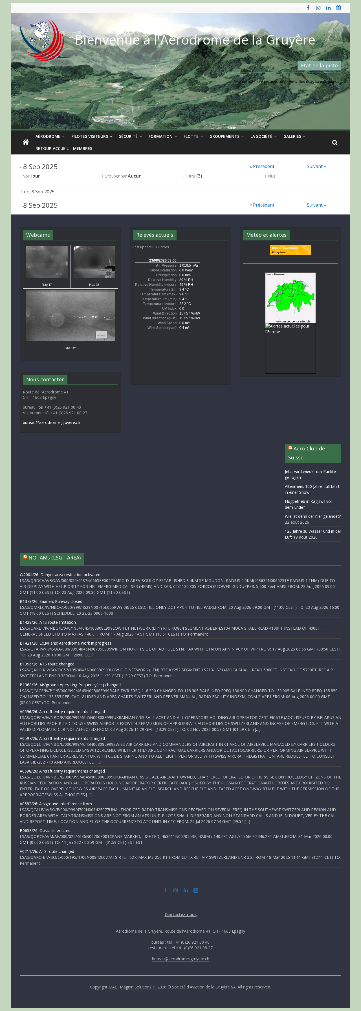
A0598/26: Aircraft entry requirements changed (62, 771)
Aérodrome (48, 136)
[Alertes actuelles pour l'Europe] (290, 326)
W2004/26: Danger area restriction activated (60, 574)
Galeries (292, 136)
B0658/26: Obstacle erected (45, 830)
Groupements (224, 136)
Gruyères (279, 252)
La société (261, 136)
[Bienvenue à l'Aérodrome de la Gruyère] (26, 142)
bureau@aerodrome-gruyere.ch (51, 422)
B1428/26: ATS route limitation (48, 622)
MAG (113, 987)
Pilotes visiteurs (89, 136)
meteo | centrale (285, 248)
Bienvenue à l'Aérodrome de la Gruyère (195, 39)
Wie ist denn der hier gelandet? (313, 516)
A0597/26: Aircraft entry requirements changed (62, 738)
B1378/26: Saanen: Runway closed (51, 601)
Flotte (191, 136)
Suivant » (316, 166)
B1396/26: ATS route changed (47, 664)
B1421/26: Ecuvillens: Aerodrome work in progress (65, 643)
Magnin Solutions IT (138, 987)
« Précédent (262, 166)
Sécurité (128, 136)
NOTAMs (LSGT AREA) (54, 557)
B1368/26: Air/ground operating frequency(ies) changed (70, 684)
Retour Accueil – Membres (64, 148)
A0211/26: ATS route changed (47, 851)
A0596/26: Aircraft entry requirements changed (62, 711)
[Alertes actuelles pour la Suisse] (290, 275)
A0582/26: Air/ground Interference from (56, 803)
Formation (161, 136)
